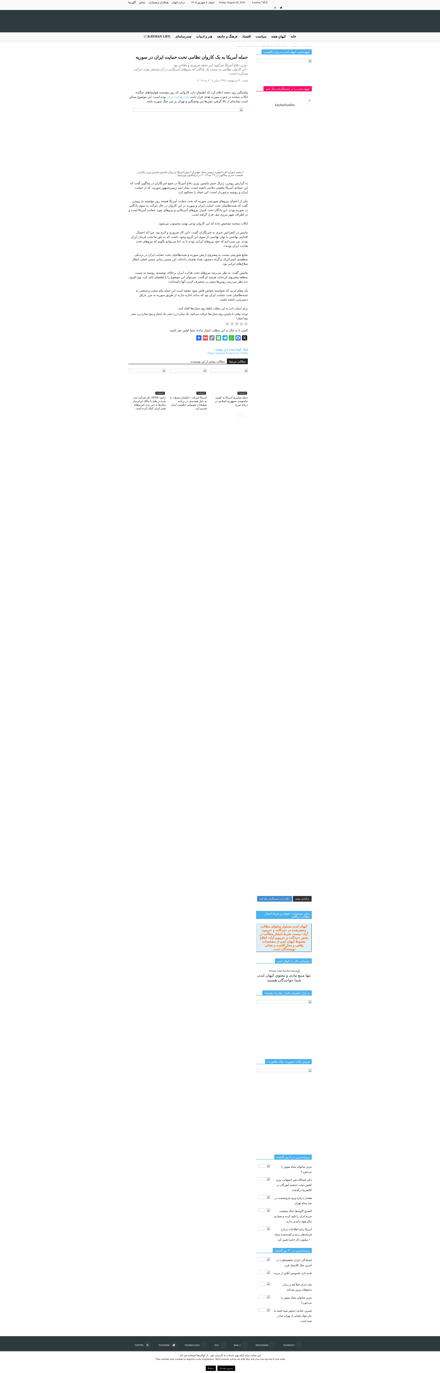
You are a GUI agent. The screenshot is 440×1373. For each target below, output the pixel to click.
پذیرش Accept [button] (226, 1368)
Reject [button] (211, 1368)
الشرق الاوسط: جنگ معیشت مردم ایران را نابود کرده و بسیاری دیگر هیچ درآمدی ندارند (293, 1216)
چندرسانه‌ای (183, 36)
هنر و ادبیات (204, 36)
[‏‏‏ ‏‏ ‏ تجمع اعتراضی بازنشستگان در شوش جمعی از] (298, 611)
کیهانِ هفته (278, 36)
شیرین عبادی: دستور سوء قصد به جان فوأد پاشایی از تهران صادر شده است (293, 1315)
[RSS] (292, 8)
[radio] (246, 324)
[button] (308, 36)
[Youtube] (269, 8)
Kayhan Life (158, 36)
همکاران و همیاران (158, 2)
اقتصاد (246, 36)
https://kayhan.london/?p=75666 (228, 353)
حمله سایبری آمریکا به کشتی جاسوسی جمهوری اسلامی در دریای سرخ (231, 401)
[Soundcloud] (286, 8)
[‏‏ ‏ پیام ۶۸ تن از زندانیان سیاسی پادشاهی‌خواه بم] (298, 417)
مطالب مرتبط (237, 361)
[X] (275, 8)
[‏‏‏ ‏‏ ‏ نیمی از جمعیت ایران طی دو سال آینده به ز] (269, 348)
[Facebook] (309, 8)
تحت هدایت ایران (178, 97)
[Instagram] (303, 8)
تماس (142, 2)
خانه (293, 36)
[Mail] (297, 8)
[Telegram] (280, 8)
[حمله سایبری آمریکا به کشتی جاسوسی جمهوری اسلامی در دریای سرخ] (229, 382)
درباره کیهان (178, 2)
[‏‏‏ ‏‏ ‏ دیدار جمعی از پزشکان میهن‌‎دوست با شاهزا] (298, 189)
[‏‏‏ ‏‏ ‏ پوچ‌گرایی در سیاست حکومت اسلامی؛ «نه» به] (269, 732)
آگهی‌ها (132, 2)
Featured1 (160, 393)
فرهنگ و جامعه (227, 36)
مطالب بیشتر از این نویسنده (208, 361)
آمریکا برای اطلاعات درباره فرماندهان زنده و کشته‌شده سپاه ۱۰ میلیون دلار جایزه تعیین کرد (293, 1234)
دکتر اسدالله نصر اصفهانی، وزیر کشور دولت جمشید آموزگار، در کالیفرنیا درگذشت (294, 1185)
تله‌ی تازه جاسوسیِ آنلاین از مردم (293, 1273)
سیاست (261, 36)
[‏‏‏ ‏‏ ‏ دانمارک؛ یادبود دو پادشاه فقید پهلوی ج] (269, 136)
